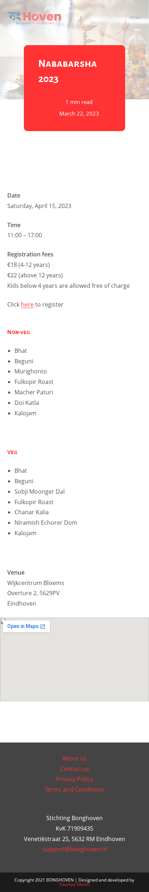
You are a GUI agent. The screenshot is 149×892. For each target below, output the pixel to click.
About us (74, 758)
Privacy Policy (74, 779)
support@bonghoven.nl (74, 849)
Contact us (74, 769)
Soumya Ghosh (74, 884)
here (27, 304)
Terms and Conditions (75, 789)
